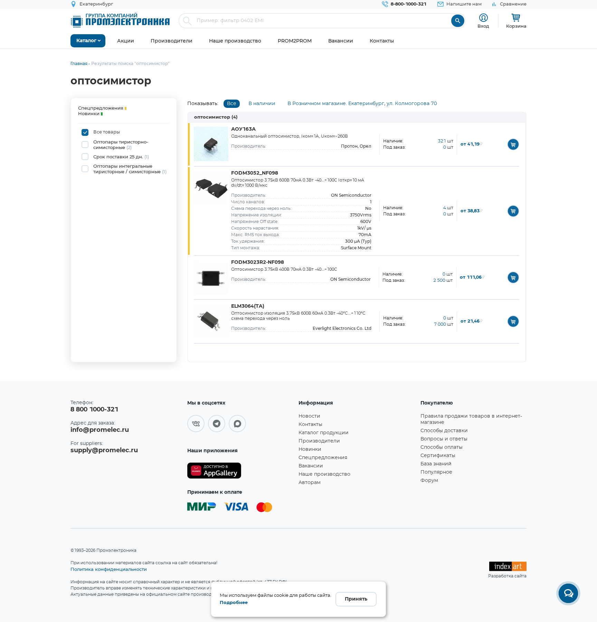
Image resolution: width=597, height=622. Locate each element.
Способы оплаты (441, 447)
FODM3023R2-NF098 (257, 262)
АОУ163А (243, 129)
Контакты (310, 424)
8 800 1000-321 (94, 410)
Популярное (436, 472)
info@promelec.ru (99, 430)
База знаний (436, 464)
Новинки (309, 449)
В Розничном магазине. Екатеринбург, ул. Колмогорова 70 (362, 103)
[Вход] (483, 17)
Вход (483, 26)
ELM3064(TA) (247, 306)
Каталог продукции (323, 432)
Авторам (309, 482)
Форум (429, 480)
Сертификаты (437, 455)
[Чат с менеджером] (568, 593)
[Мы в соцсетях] (196, 423)
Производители (319, 441)
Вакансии (310, 466)
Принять (356, 599)
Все (231, 103)
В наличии (261, 103)
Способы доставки (444, 430)
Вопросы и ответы (443, 439)
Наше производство (324, 474)
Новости (309, 416)
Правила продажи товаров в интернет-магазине (471, 419)
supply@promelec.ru (104, 450)
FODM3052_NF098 (254, 173)
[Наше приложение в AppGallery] (240, 471)
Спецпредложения (322, 457)
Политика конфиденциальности (108, 569)
